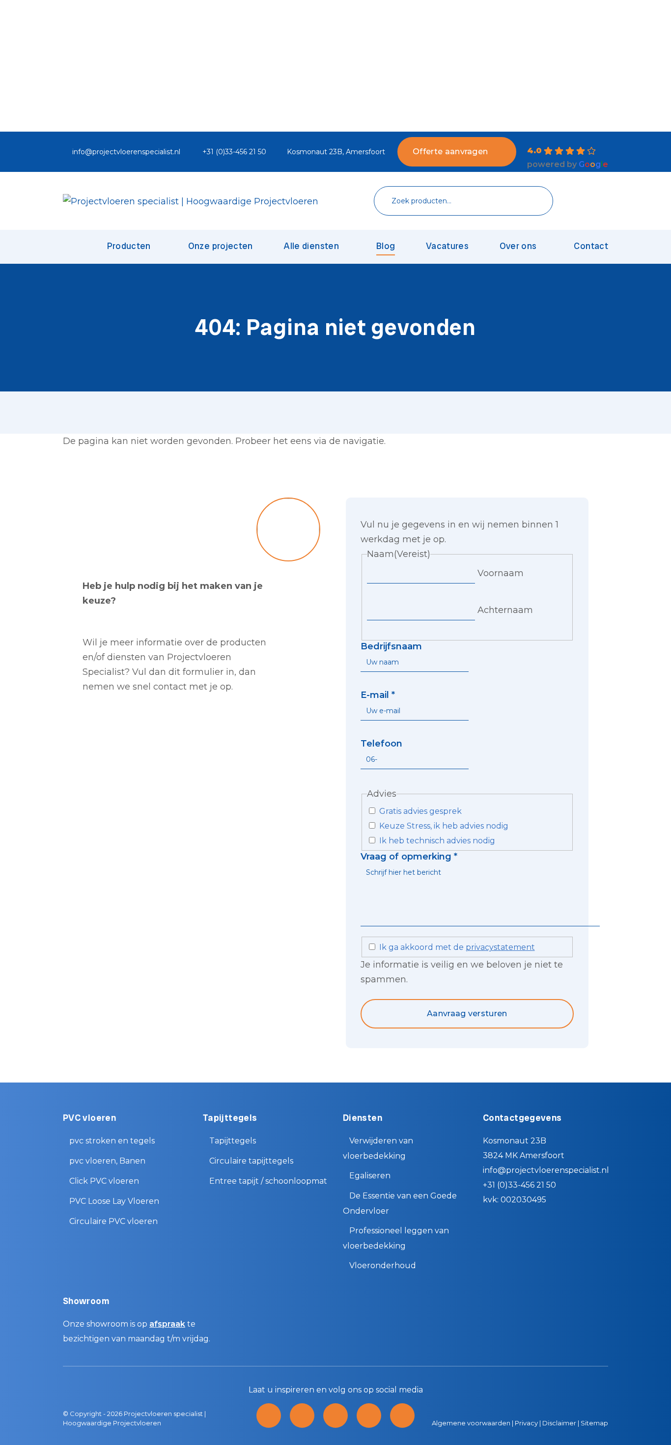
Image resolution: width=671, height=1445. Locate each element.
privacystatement (500, 947)
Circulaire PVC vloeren (113, 1221)
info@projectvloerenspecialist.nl (126, 151)
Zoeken (531, 201)
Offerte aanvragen (450, 151)
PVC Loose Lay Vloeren (114, 1201)
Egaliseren (370, 1175)
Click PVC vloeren (104, 1181)
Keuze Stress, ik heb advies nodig (443, 826)
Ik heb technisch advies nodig (437, 840)
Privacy (526, 1423)
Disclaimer (559, 1423)
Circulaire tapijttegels (251, 1161)
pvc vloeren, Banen (107, 1161)
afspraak (167, 1324)
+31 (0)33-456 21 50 (234, 151)
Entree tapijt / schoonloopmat (268, 1181)
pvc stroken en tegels (112, 1140)
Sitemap (594, 1423)
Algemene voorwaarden (471, 1423)
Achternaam (505, 610)
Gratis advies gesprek (420, 811)
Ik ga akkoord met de (457, 947)
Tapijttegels (232, 1140)
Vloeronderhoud (382, 1265)
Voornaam (500, 573)
